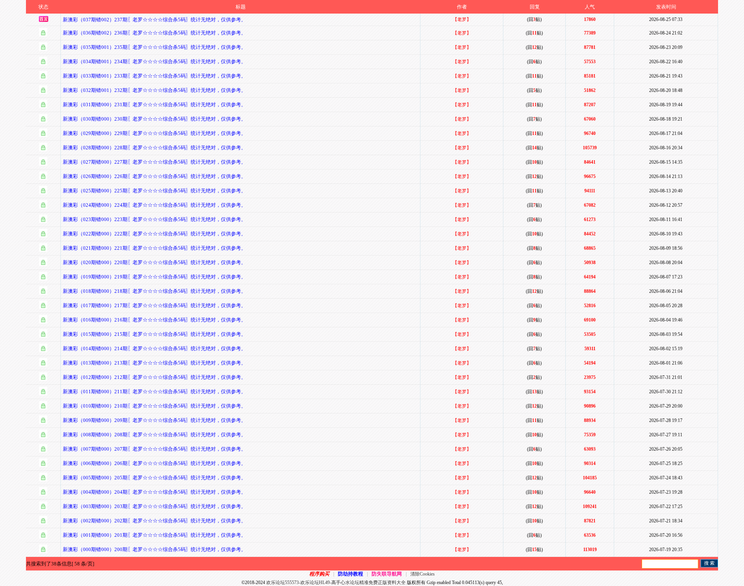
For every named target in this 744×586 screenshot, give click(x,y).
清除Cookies (422, 574)
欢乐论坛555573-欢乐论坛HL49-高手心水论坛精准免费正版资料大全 (336, 582)
